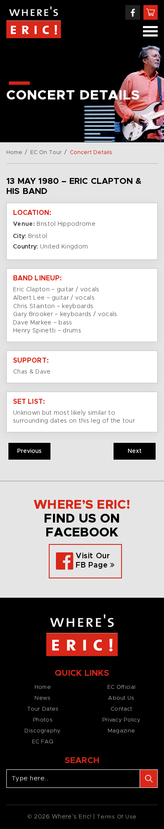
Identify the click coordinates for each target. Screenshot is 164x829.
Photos (43, 720)
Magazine (121, 731)
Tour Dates (43, 709)
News (42, 698)
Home (14, 152)
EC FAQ (43, 742)
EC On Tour (46, 152)
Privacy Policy (121, 720)
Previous (29, 451)
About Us (121, 698)
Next (135, 451)
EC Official (121, 687)
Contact (121, 709)
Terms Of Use (117, 817)
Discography (42, 731)
